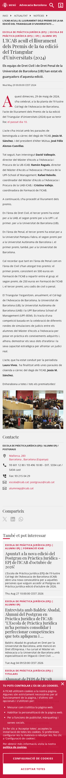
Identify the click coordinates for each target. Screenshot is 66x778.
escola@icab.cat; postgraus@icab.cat (31, 482)
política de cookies (15, 747)
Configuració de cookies (33, 758)
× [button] (63, 683)
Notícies (39, 15)
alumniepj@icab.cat (21, 488)
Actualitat (20, 15)
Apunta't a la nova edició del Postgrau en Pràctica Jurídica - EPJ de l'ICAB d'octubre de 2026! (32, 560)
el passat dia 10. (18, 122)
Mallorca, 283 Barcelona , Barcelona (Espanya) (28, 457)
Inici (5, 15)
